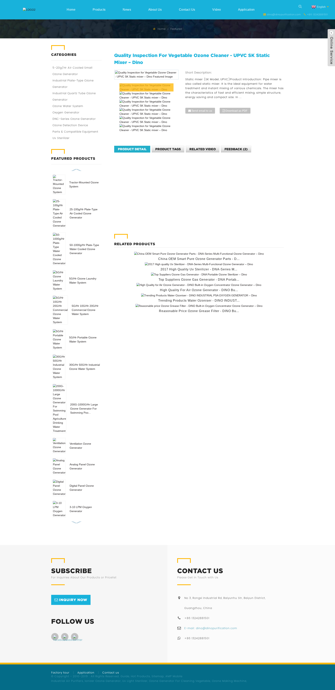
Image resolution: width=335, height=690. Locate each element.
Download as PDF (236, 110)
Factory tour (60, 672)
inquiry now (73, 600)
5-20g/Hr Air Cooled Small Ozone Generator (72, 71)
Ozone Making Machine (229, 681)
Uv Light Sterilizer (135, 681)
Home (71, 9)
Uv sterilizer (61, 138)
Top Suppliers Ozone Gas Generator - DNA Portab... (199, 279)
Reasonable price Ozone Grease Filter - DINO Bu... (199, 311)
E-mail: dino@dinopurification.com (210, 628)
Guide (125, 676)
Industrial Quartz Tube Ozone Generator (74, 96)
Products (99, 9)
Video (216, 9)
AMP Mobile (173, 676)
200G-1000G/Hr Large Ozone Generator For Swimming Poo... (84, 408)
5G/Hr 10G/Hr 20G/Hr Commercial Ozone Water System (85, 310)
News (127, 9)
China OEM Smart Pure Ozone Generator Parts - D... (199, 258)
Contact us (187, 9)
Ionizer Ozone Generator (103, 681)
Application (246, 9)
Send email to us (202, 110)
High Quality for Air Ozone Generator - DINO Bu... (199, 290)
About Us (155, 9)
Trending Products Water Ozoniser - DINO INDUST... (199, 300)
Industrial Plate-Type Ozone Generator (73, 83)
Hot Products (140, 676)
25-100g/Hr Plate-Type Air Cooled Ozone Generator (84, 213)
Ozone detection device (70, 125)
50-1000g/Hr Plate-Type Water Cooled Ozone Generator (84, 249)
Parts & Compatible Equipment (75, 132)
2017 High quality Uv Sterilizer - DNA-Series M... (199, 269)
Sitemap (158, 676)
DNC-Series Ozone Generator (74, 119)
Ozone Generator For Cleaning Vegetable (179, 681)
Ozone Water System (68, 106)
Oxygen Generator (66, 112)
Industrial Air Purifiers (67, 681)
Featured (176, 29)
